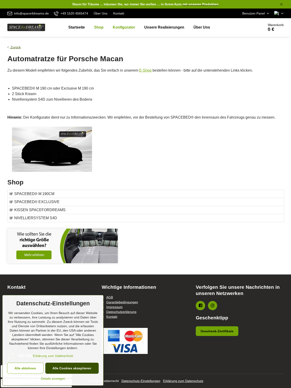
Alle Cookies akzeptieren (71, 368)
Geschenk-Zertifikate (217, 331)
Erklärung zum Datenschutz (183, 381)
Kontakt (111, 316)
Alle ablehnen (25, 368)
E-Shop (145, 70)
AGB (109, 297)
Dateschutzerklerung (121, 312)
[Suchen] (248, 27)
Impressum (114, 307)
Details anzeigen (53, 378)
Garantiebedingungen (122, 302)
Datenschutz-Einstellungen (140, 381)
